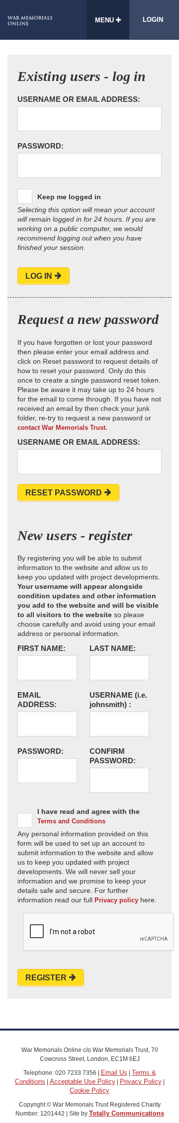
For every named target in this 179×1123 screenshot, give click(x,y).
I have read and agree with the (88, 816)
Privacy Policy (141, 1081)
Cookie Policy (89, 1090)
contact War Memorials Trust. (62, 427)
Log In (38, 276)
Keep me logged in (69, 197)
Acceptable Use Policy (82, 1081)
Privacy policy (116, 900)
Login (153, 19)
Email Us (114, 1072)
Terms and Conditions (71, 821)
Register (46, 977)
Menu (105, 20)
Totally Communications (126, 1113)
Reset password (63, 492)
